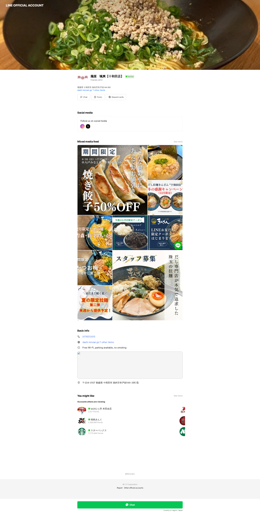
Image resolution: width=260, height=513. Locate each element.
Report (119, 488)
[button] (98, 97)
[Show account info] (129, 76)
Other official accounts (133, 488)
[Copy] (137, 382)
